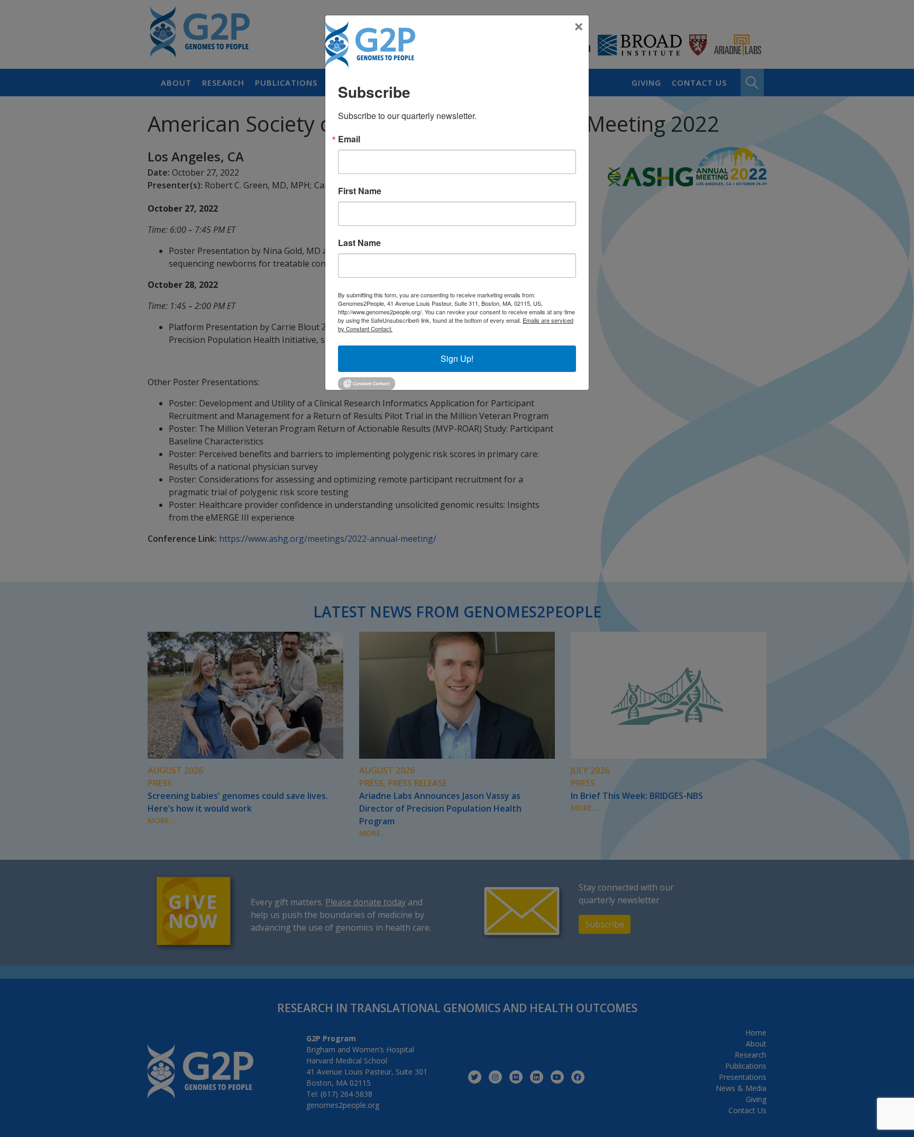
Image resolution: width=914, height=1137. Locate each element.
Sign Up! (457, 358)
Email (349, 139)
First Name (359, 191)
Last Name (359, 243)
